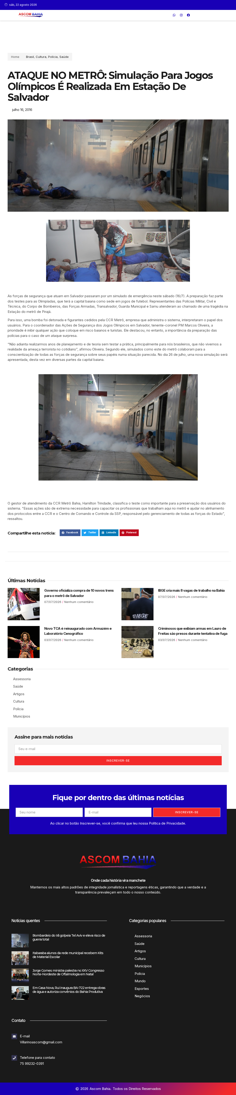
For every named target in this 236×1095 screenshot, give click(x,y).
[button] (167, 15)
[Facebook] (189, 15)
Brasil (30, 57)
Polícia (53, 57)
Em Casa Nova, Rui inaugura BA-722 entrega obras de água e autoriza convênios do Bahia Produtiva (68, 990)
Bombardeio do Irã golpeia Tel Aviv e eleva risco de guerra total (68, 937)
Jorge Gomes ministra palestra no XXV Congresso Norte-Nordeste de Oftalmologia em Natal (68, 972)
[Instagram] (181, 15)
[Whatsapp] (174, 15)
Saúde (64, 57)
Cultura (41, 57)
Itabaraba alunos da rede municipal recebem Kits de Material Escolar (67, 955)
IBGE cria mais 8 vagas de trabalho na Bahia (191, 590)
